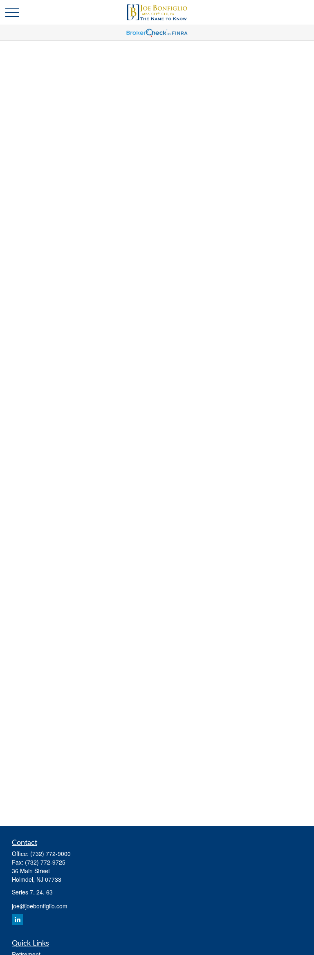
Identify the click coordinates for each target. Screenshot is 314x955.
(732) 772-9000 (50, 853)
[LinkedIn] (17, 919)
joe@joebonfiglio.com (39, 906)
